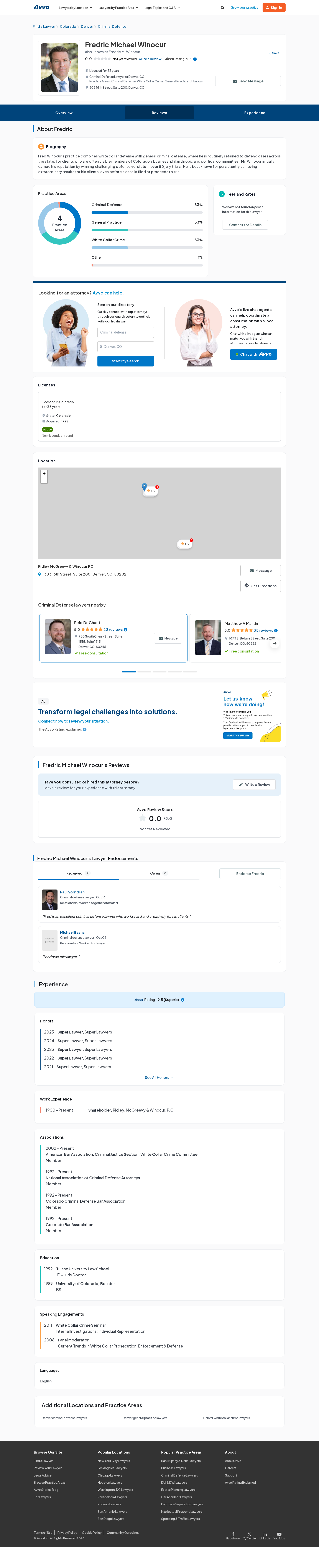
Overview (64, 112)
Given (158, 873)
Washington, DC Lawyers (115, 1489)
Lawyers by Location (73, 8)
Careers (230, 1468)
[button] (144, 487)
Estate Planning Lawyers (178, 1489)
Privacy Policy (67, 1532)
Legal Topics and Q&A (160, 8)
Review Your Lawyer (48, 1468)
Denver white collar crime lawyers (226, 1418)
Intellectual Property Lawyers (181, 1511)
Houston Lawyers (110, 1482)
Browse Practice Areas (50, 1482)
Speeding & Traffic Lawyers (180, 1519)
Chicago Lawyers (110, 1475)
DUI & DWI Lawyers (174, 1482)
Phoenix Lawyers (109, 1504)
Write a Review (149, 59)
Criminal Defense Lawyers (179, 1475)
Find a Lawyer (43, 1461)
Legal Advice (42, 1475)
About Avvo (233, 1461)
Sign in (276, 7)
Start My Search (125, 361)
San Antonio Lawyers (112, 1511)
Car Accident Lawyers (176, 1497)
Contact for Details (245, 224)
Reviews (159, 112)
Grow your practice (244, 7)
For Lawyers (42, 1497)
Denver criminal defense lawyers (64, 1418)
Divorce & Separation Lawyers (182, 1504)
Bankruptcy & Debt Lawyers (181, 1461)
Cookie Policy (92, 1532)
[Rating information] (195, 59)
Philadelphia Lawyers (112, 1497)
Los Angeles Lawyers (112, 1468)
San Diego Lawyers (111, 1519)
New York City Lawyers (114, 1461)
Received (77, 873)
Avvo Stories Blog (46, 1489)
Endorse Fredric (250, 873)
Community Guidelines (123, 1532)
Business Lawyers (173, 1468)
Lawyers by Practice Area (116, 8)
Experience (254, 112)
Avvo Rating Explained (240, 1482)
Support (231, 1475)
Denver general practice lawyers (145, 1418)
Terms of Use (43, 1532)
